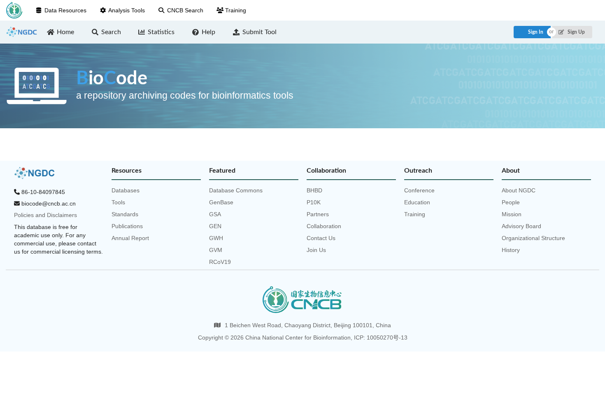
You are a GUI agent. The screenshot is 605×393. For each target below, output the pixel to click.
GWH (216, 238)
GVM (215, 250)
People (511, 202)
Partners (318, 214)
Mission (511, 214)
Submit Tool (259, 32)
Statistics (161, 32)
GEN (215, 226)
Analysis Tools (126, 10)
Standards (125, 214)
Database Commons (236, 190)
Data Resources (65, 10)
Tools (118, 202)
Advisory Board (521, 226)
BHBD (314, 190)
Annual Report (130, 238)
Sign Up (575, 32)
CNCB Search (185, 10)
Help (208, 32)
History (511, 250)
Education (417, 202)
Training (235, 10)
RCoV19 (220, 262)
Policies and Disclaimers (45, 215)
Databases (126, 190)
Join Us (316, 250)
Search (111, 32)
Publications (127, 226)
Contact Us (321, 238)
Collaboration (324, 226)
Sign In (535, 32)
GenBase (221, 202)
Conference (419, 190)
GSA (215, 214)
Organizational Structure (533, 238)
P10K (314, 202)
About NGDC (518, 190)
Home (65, 32)
